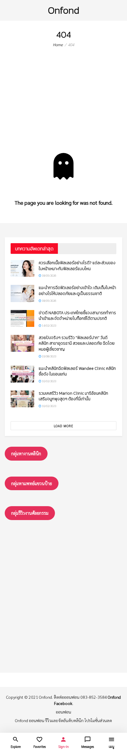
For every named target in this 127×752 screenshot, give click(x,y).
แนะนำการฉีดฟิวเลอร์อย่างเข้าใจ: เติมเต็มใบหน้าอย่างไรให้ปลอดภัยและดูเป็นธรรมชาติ (77, 291)
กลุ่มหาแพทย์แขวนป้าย (31, 483)
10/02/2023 (48, 381)
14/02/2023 (48, 325)
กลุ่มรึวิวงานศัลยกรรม (29, 513)
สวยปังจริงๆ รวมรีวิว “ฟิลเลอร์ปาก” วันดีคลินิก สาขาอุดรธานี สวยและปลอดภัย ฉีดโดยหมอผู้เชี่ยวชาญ (77, 343)
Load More (63, 426)
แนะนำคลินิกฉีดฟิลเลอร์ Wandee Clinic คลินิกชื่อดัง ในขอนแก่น (77, 371)
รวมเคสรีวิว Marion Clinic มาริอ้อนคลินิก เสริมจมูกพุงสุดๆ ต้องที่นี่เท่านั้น (73, 396)
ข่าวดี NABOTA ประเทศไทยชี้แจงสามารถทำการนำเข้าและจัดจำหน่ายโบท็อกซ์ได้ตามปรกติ (77, 316)
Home (58, 44)
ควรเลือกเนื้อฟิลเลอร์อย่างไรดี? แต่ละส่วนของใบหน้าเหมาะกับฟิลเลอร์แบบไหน (77, 266)
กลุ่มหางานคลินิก (26, 453)
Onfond (63, 10)
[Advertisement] (63, 105)
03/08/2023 (48, 356)
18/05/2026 (48, 275)
